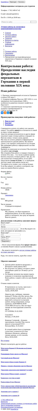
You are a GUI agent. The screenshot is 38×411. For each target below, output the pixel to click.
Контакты (8, 46)
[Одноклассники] (5, 112)
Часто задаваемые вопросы (10, 405)
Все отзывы (5, 340)
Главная (8, 33)
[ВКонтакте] (2, 112)
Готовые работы (11, 35)
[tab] (9, 121)
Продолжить (6, 241)
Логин (3, 227)
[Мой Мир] (8, 112)
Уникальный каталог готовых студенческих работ (19, 403)
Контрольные (10, 55)
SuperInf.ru (14, 409)
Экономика (9, 53)
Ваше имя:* (5, 233)
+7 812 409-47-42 (7, 400)
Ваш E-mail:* (5, 223)
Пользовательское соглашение (12, 407)
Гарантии (8, 38)
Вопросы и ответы (11, 40)
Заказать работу (10, 36)
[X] (11, 112)
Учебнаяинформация (9, 43)
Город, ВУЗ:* (5, 237)
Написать (4, 402)
